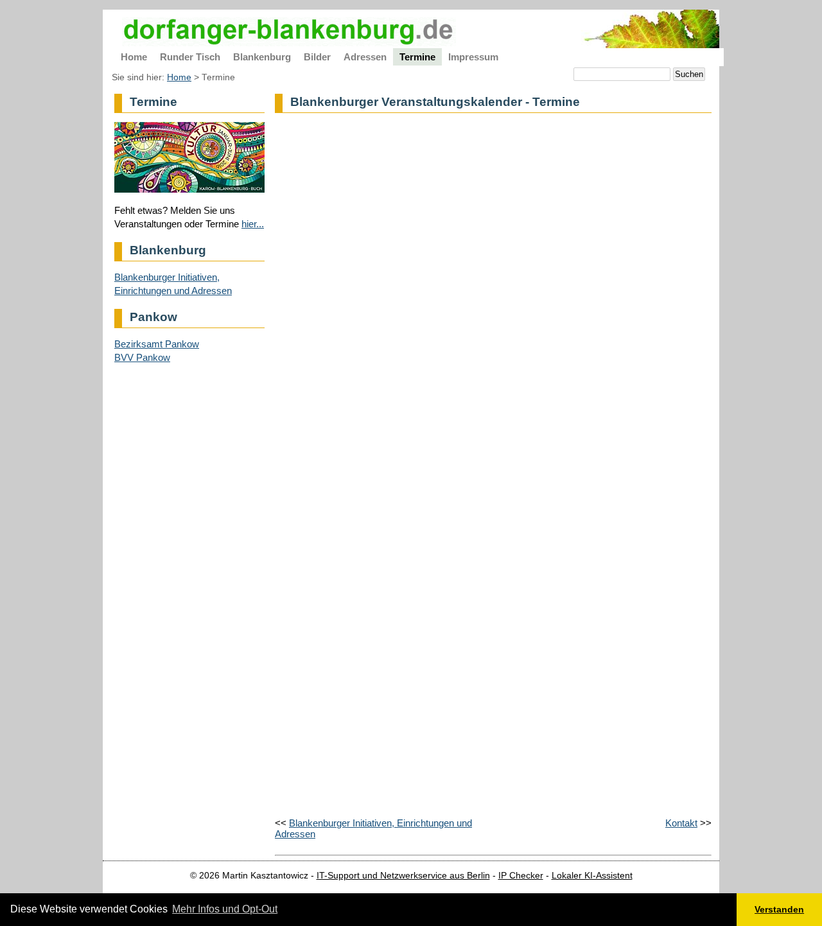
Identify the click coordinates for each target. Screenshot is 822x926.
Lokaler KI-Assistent (592, 875)
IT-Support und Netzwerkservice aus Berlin (403, 875)
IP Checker (520, 875)
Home (179, 77)
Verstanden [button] (779, 909)
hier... (252, 223)
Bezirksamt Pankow (156, 343)
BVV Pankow (142, 357)
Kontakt (681, 822)
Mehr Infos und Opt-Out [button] (224, 909)
